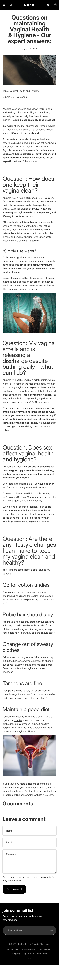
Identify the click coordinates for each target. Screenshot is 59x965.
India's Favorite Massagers (37, 944)
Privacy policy (28, 949)
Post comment (14, 889)
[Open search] (10, 5)
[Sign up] (52, 930)
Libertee (20, 944)
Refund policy (13, 949)
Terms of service (44, 949)
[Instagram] (29, 960)
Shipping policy (19, 953)
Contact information (37, 953)
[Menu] (4, 5)
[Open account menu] (47, 5)
